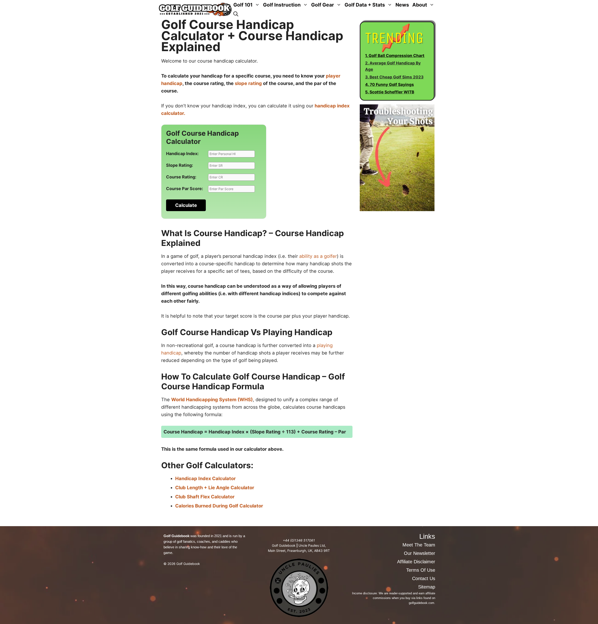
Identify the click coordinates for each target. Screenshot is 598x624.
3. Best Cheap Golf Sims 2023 (394, 77)
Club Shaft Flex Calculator (205, 497)
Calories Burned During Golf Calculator (219, 506)
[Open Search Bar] (236, 14)
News (402, 5)
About (419, 5)
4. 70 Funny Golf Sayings (389, 84)
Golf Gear (322, 5)
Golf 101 (243, 5)
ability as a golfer (318, 256)
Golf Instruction (282, 5)
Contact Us (423, 578)
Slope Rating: (179, 165)
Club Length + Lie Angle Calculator (214, 487)
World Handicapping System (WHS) (212, 399)
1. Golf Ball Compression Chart (394, 55)
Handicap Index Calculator (205, 478)
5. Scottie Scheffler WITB (389, 92)
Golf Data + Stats (365, 5)
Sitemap (426, 586)
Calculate (186, 205)
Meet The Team (418, 544)
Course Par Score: (184, 188)
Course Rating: (181, 176)
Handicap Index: (182, 153)
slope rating (248, 83)
